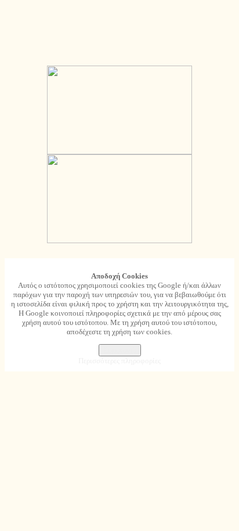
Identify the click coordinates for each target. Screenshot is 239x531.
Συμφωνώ (119, 350)
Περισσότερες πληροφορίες (119, 360)
